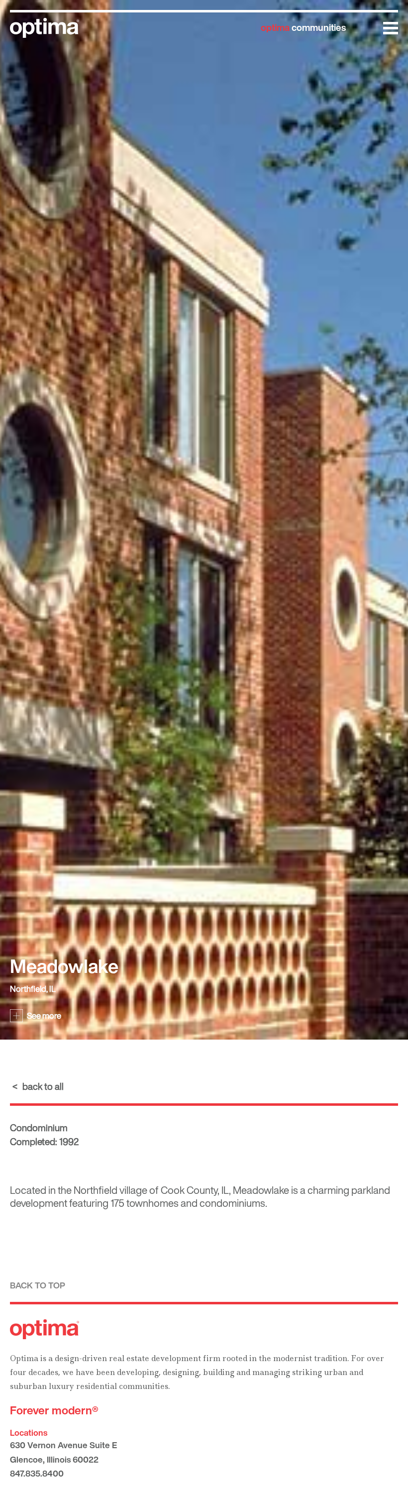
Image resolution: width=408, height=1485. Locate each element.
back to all (43, 1086)
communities (303, 27)
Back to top (37, 1285)
